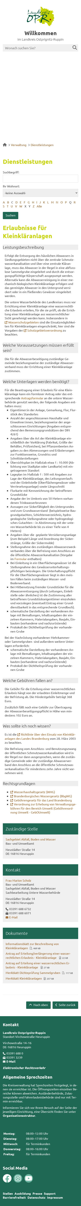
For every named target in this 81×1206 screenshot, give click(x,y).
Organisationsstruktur (19, 1115)
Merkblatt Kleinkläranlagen (24, 978)
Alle (39, 206)
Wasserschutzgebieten (23, 322)
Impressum (55, 1197)
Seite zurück (66, 1005)
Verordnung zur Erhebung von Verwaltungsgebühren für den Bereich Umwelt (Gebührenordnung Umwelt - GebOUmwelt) (43, 808)
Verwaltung (18, 145)
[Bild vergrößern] (12, 1178)
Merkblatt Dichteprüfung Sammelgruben (33, 972)
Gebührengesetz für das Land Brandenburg (43, 800)
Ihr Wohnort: (11, 186)
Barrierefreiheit (14, 1197)
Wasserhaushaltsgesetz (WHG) (34, 792)
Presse (37, 1193)
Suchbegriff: (11, 172)
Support (50, 1193)
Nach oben (40, 1005)
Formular (21, 559)
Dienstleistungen (42, 145)
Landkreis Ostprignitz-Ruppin (24, 1033)
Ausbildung (23, 1193)
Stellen (8, 1193)
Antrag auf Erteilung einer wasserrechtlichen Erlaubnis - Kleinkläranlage (38, 965)
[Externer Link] (7, 1179)
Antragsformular (32, 398)
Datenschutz (36, 1197)
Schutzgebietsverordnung (44, 330)
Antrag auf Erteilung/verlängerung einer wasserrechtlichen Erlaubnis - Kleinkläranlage (38, 955)
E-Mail (13, 917)
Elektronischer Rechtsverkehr (24, 1068)
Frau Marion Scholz (18, 880)
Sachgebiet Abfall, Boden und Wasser (31, 839)
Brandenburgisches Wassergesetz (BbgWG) (43, 796)
